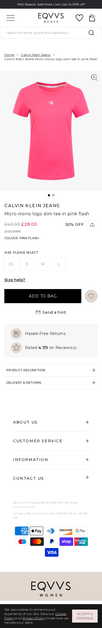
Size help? (15, 279)
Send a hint (54, 312)
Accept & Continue (84, 616)
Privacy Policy (34, 618)
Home (9, 55)
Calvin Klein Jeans (35, 55)
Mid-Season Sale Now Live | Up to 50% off (51, 4)
